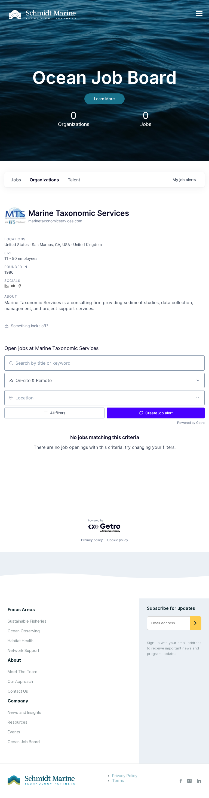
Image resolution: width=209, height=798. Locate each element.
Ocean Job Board (24, 741)
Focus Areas (21, 609)
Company (18, 701)
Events (14, 732)
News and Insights (24, 712)
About (14, 660)
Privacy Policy (124, 775)
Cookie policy (117, 540)
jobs (16, 179)
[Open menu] (199, 13)
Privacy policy (92, 540)
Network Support (23, 650)
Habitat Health (20, 640)
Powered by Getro (191, 423)
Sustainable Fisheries (27, 621)
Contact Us (18, 691)
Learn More (104, 98)
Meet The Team (22, 671)
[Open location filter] (198, 398)
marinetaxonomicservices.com (55, 221)
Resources (17, 722)
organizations (44, 179)
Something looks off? (29, 325)
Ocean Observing (24, 631)
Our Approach (20, 681)
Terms (118, 780)
